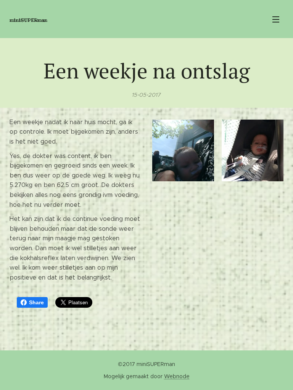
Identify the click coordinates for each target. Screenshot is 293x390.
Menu (275, 19)
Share (36, 302)
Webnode (177, 376)
